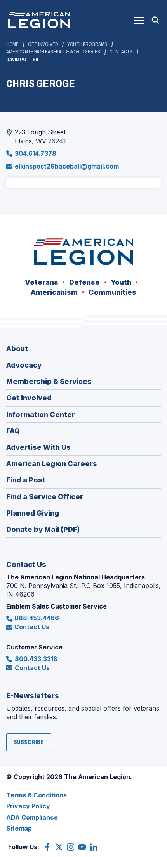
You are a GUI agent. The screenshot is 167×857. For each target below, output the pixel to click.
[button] (139, 20)
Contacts (121, 52)
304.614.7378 (35, 153)
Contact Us (31, 627)
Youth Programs (87, 44)
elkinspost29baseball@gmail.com (67, 166)
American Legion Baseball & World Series (53, 52)
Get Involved (43, 44)
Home (12, 44)
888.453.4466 (36, 618)
